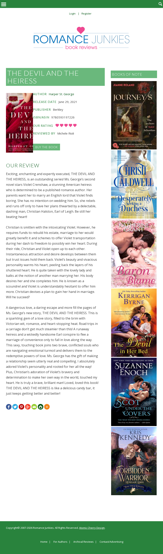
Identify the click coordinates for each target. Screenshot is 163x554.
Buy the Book (46, 147)
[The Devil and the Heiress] (19, 123)
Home (44, 541)
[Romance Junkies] (81, 38)
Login (72, 13)
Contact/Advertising (111, 541)
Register (86, 13)
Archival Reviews (83, 541)
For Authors (60, 541)
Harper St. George (61, 94)
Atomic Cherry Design (92, 528)
